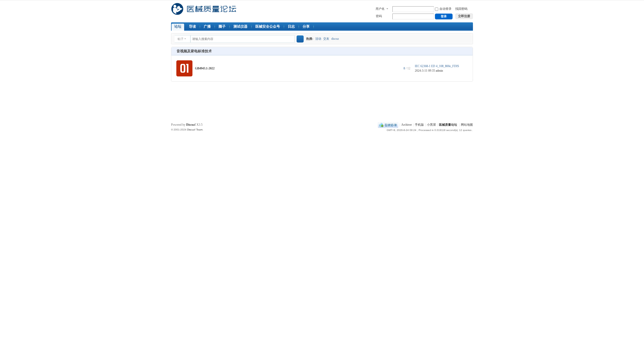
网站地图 (467, 124)
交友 (326, 38)
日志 (291, 26)
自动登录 (445, 9)
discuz (335, 38)
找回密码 (461, 9)
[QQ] (388, 124)
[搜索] (300, 38)
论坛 (177, 26)
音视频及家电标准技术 (194, 51)
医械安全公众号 (267, 26)
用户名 (380, 9)
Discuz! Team (195, 129)
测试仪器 (240, 26)
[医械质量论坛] (203, 13)
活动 (318, 38)
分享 (306, 26)
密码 (379, 16)
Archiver (406, 124)
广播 (207, 26)
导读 (192, 26)
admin (439, 70)
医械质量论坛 (448, 124)
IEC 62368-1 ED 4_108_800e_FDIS (437, 66)
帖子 (181, 39)
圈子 (222, 26)
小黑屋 (431, 124)
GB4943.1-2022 (205, 68)
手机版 (419, 124)
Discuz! (191, 124)
